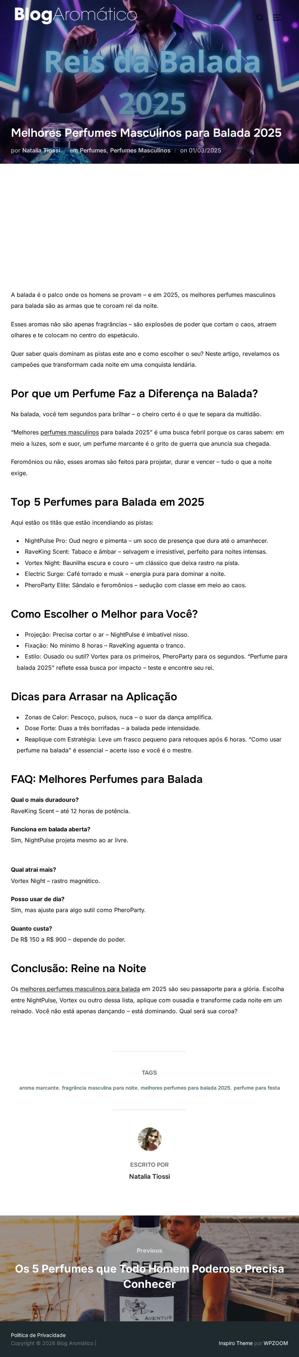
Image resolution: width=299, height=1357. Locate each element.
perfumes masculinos (69, 432)
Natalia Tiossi (41, 150)
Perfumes (93, 150)
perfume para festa (257, 1088)
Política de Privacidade (38, 1335)
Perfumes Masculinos (140, 150)
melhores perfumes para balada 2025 (185, 1088)
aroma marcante (39, 1088)
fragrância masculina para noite (99, 1088)
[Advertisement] (149, 235)
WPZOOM (276, 1343)
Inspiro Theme (236, 1343)
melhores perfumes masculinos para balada (80, 988)
